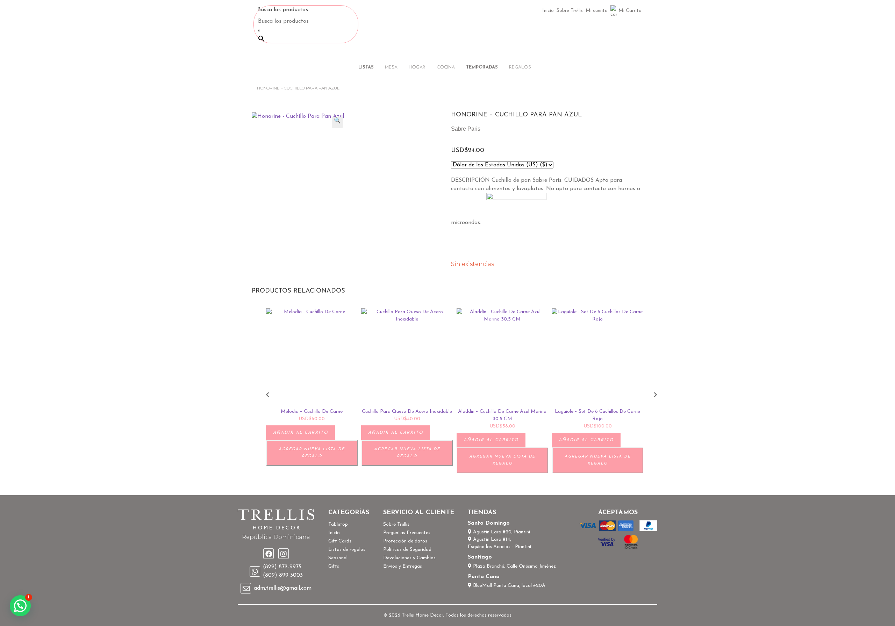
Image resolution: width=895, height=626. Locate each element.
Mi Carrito (630, 10)
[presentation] (267, 395)
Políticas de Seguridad (407, 549)
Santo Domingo (489, 523)
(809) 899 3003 (283, 575)
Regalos (520, 67)
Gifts (333, 566)
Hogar (417, 67)
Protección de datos (405, 541)
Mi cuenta (597, 10)
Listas (366, 67)
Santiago (480, 557)
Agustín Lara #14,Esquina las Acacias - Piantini (499, 543)
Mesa (391, 67)
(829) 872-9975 (282, 567)
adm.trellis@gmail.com (283, 588)
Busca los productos (282, 10)
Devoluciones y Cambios (409, 558)
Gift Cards (339, 541)
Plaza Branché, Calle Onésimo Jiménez (514, 566)
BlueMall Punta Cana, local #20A (508, 585)
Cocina (446, 67)
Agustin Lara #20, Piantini (501, 532)
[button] (337, 122)
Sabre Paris (465, 129)
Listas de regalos (346, 549)
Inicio (548, 10)
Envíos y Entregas (402, 566)
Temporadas (482, 67)
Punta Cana (484, 577)
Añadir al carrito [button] (300, 433)
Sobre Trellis (570, 10)
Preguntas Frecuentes (406, 532)
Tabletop (338, 524)
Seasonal (338, 558)
